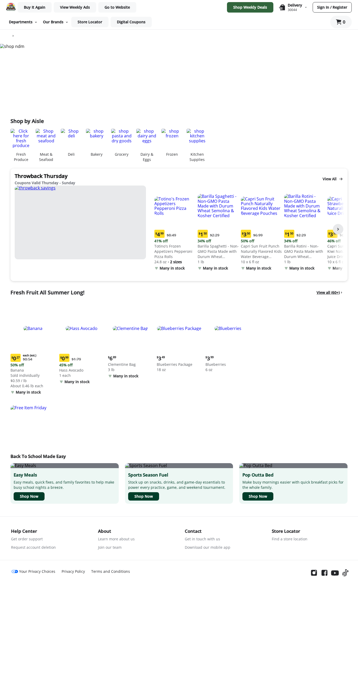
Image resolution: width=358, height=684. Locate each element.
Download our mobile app (207, 547)
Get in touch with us (202, 538)
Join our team (110, 547)
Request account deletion (33, 547)
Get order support (27, 538)
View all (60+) (328, 292)
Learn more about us (116, 538)
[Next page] (338, 229)
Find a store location (289, 538)
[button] (175, 229)
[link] (75, 7)
